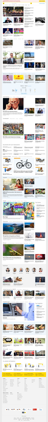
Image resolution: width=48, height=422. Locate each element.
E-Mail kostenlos (5, 379)
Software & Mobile (12, 118)
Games (4, 201)
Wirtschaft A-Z (11, 349)
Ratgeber (5, 177)
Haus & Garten (25, 177)
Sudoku (32, 382)
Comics (4, 336)
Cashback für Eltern (5, 396)
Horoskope (25, 384)
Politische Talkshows (28, 51)
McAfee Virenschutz (5, 382)
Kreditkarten (40, 382)
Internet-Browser (5, 383)
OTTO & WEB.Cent (5, 400)
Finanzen (17, 118)
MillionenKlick (26, 388)
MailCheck (4, 387)
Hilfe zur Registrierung (19, 396)
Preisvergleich (40, 379)
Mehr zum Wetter (24, 93)
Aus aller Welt (25, 221)
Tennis (17, 122)
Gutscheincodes (40, 384)
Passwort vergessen (19, 395)
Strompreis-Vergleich (5, 388)
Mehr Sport (21, 122)
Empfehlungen (6, 301)
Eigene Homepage (5, 384)
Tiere (29, 243)
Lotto (34, 221)
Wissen (4, 243)
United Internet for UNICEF (9, 289)
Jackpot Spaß (38, 215)
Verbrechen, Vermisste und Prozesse (18, 221)
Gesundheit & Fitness (19, 177)
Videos (4, 38)
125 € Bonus (38, 305)
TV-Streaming (4, 389)
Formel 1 (14, 122)
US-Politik (19, 51)
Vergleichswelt (33, 379)
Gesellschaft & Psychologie (19, 243)
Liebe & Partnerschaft (36, 177)
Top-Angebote (4, 395)
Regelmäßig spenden (25, 289)
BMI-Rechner (25, 389)
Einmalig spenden (19, 289)
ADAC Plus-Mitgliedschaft (42, 387)
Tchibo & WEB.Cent (5, 402)
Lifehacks (5, 323)
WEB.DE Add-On (12, 379)
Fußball (8, 122)
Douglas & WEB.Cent (5, 401)
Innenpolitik (8, 51)
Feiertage (25, 387)
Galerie (3, 149)
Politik (4, 51)
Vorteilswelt (6, 118)
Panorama (5, 221)
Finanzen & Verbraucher (11, 177)
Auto (17, 384)
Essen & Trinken (29, 177)
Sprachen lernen (12, 384)
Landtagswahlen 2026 (14, 51)
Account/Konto (19, 399)
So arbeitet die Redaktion (9, 361)
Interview (15, 296)
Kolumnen (5, 265)
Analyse (36, 356)
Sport (4, 122)
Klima (32, 243)
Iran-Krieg (23, 51)
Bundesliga (11, 122)
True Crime (10, 221)
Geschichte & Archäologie (10, 243)
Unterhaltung (6, 97)
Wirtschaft (5, 349)
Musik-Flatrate (11, 383)
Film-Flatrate (11, 382)
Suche (25, 382)
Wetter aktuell (30, 221)
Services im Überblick (8, 74)
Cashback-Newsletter (15, 156)
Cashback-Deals (7, 156)
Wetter (25, 383)
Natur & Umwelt (26, 243)
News (18, 379)
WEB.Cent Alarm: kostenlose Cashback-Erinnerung (25, 156)
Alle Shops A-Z (4, 397)
